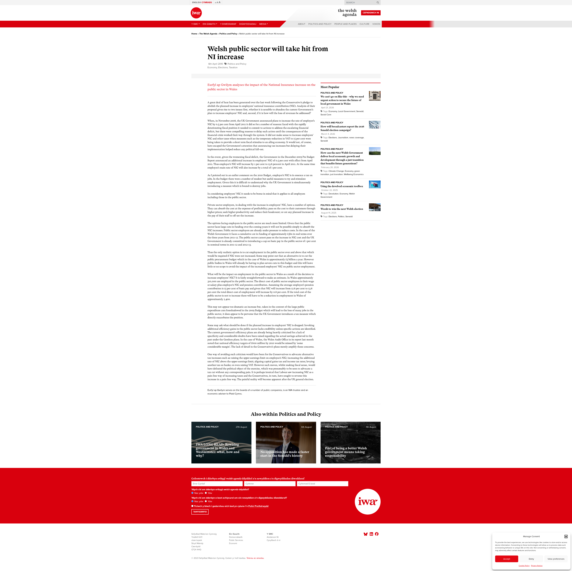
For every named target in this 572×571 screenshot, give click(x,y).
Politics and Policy (319, 24)
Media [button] (262, 24)
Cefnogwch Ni (371, 12)
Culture (364, 24)
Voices (376, 24)
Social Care (326, 114)
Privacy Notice (537, 566)
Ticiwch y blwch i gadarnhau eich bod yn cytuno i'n (230, 506)
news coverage (356, 137)
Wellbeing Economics (354, 174)
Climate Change (336, 171)
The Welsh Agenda (208, 33)
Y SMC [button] (194, 24)
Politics (341, 216)
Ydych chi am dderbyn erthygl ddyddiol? (220, 489)
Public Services (236, 540)
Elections (223, 67)
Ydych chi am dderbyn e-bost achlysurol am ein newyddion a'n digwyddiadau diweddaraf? (239, 497)
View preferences (556, 559)
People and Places (345, 24)
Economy (212, 67)
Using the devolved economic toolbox (342, 186)
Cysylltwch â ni (273, 540)
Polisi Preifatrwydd (258, 506)
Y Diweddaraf (228, 24)
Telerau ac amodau (255, 558)
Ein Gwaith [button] (209, 24)
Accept (506, 559)
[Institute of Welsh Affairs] (196, 12)
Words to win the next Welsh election (342, 209)
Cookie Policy (524, 566)
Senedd (359, 111)
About (301, 24)
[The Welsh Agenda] (347, 13)
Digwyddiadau (247, 24)
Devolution (334, 193)
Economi (233, 543)
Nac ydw (198, 493)
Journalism (343, 137)
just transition (336, 174)
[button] (566, 536)
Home (194, 33)
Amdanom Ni (273, 537)
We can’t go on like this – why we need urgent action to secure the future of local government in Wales (342, 100)
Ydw (209, 493)
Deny (531, 559)
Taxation (233, 67)
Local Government (346, 111)
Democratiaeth (236, 537)
